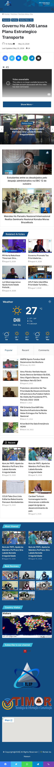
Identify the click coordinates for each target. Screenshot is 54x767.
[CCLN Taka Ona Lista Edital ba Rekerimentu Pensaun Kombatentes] (13, 486)
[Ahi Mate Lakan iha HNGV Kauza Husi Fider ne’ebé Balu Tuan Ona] (10, 585)
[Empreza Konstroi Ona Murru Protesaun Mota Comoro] (27, 595)
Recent (25, 350)
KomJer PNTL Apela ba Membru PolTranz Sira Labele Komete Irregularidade (27, 132)
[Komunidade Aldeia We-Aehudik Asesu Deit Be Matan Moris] (10, 595)
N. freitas (9, 44)
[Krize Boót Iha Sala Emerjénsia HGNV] (10, 427)
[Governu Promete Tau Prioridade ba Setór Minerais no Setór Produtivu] (40, 246)
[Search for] (52, 9)
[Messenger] (18, 58)
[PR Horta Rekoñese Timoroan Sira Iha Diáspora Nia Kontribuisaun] (14, 246)
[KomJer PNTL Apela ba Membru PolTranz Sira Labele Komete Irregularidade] (13, 454)
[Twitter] (12, 58)
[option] (27, 129)
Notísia (14, 14)
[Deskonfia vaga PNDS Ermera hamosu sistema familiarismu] (27, 585)
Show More (26, 104)
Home (6, 14)
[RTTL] (27, 3)
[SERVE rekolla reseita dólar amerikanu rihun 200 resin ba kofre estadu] (27, 575)
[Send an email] (14, 44)
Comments (43, 350)
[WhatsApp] (25, 58)
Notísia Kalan (27, 123)
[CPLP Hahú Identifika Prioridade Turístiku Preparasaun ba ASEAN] (40, 272)
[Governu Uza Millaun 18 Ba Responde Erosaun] (44, 575)
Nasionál (6, 20)
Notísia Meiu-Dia (25, 14)
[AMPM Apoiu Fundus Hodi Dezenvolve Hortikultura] (10, 363)
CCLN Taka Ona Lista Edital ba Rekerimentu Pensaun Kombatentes (12, 499)
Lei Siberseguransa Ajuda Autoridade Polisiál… (11, 284)
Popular (8, 350)
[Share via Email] (38, 58)
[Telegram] (32, 58)
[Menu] (1, 9)
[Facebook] (5, 58)
